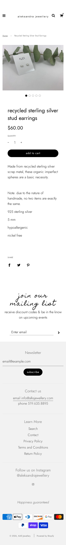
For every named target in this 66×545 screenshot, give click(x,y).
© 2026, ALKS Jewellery (20, 535)
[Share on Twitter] (19, 265)
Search (33, 428)
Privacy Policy (33, 441)
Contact (33, 435)
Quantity (12, 136)
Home (5, 35)
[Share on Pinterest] (28, 265)
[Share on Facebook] (9, 265)
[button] (26, 96)
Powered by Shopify (45, 535)
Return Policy (33, 453)
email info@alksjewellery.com (33, 398)
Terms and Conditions (33, 447)
